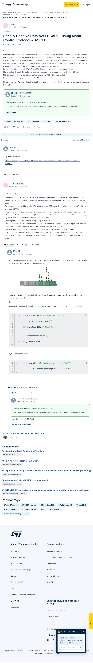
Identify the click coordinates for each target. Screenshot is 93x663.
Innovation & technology (21, 570)
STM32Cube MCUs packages (16, 514)
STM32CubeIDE (65, 505)
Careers (14, 576)
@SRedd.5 (11, 193)
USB (42, 509)
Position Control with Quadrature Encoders (23, 451)
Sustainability (16, 564)
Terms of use (47, 651)
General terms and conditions (23, 594)
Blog (13, 588)
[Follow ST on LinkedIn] (52, 640)
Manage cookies (53, 653)
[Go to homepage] (18, 537)
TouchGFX (81, 505)
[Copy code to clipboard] (86, 315)
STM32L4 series (11, 509)
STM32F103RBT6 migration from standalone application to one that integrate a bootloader (45, 490)
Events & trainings (53, 576)
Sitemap (14, 614)
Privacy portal (38, 653)
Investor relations (18, 557)
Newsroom (50, 570)
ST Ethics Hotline (53, 617)
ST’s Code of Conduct (55, 623)
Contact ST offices (54, 551)
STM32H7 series (11, 505)
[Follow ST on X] (47, 640)
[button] (2, 5)
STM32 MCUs (62, 12)
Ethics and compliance (55, 610)
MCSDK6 (47, 121)
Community (51, 564)
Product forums (48, 12)
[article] (46, 161)
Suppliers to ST (17, 582)
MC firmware (33, 121)
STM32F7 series (29, 509)
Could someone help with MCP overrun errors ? (25, 480)
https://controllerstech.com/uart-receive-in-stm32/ (27, 102)
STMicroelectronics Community (14, 12)
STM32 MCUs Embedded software (14, 493)
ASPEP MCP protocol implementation (20, 461)
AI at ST (49, 582)
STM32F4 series (29, 505)
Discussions (34, 12)
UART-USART (55, 509)
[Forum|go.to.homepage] (17, 4)
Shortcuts (15, 608)
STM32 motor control (14, 121)
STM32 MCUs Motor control (13, 15)
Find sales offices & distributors (59, 557)
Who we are (16, 551)
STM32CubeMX (47, 505)
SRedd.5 (14, 93)
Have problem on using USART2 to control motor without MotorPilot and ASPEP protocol (45, 471)
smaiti (11, 24)
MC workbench (62, 121)
